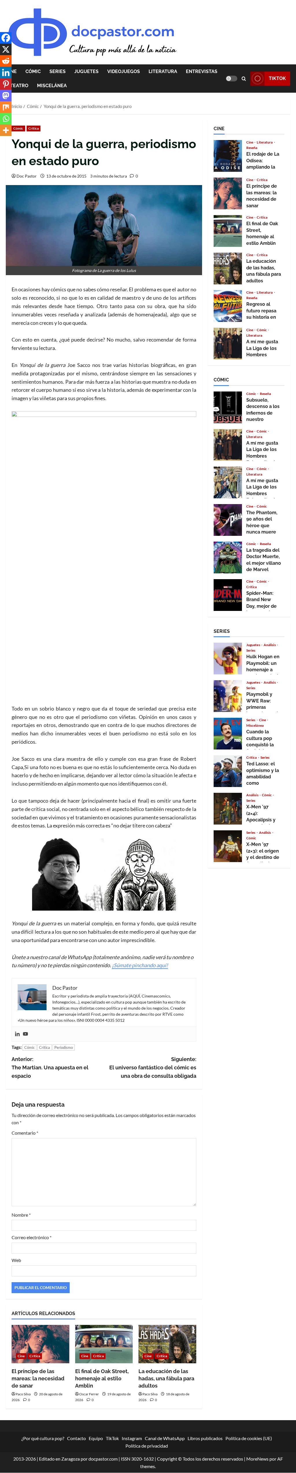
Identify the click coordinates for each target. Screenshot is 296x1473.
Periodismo (63, 1047)
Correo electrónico (31, 1237)
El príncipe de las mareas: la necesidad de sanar (38, 1378)
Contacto (76, 1438)
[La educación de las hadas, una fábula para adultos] (167, 1344)
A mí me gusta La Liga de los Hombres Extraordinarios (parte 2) (228, 343)
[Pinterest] (6, 84)
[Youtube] (25, 1034)
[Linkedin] (17, 1034)
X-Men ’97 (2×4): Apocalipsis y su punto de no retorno (228, 809)
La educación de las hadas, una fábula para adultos (166, 1378)
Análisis (270, 645)
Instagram (132, 1438)
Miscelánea (52, 85)
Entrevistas (201, 71)
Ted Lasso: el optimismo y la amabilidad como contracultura (228, 771)
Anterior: (50, 1067)
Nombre (21, 1214)
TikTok (277, 78)
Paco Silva (23, 1394)
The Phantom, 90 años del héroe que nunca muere (228, 520)
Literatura (163, 71)
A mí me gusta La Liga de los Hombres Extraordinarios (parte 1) (228, 482)
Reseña (252, 148)
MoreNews (257, 1459)
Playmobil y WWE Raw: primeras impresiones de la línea (228, 696)
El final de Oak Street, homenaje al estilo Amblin (102, 1378)
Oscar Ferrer (89, 1394)
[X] (6, 49)
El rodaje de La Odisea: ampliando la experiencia (228, 156)
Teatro (19, 85)
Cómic (33, 71)
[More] (6, 130)
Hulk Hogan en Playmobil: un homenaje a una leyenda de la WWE (228, 658)
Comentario (25, 1132)
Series (57, 71)
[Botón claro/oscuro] (231, 78)
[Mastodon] (6, 95)
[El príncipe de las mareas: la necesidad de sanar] (40, 1344)
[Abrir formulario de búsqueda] (244, 78)
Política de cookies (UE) (248, 1438)
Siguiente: (152, 1067)
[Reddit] (6, 61)
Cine (21, 1356)
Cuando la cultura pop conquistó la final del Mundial (228, 733)
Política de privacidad (146, 1445)
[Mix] (6, 107)
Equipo (96, 1438)
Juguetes (86, 71)
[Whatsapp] (6, 118)
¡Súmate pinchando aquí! (140, 965)
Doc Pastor (26, 176)
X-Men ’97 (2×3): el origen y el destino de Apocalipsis (228, 846)
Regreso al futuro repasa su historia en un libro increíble (228, 306)
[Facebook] (6, 38)
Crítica (33, 128)
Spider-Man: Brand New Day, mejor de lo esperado (228, 595)
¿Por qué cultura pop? (42, 1438)
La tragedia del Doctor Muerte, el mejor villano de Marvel (228, 557)
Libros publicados (205, 1438)
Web (16, 1260)
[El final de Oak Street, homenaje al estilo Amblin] (104, 1344)
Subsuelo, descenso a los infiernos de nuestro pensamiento (228, 407)
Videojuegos (123, 71)
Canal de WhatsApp (165, 1438)
